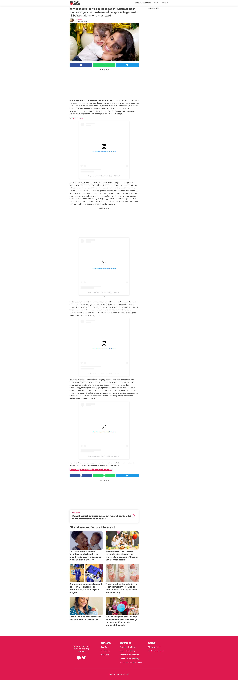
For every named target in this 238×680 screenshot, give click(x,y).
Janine (80, 19)
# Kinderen (74, 470)
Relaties (165, 3)
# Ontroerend (86, 470)
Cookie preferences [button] (156, 651)
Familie (156, 3)
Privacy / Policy (154, 647)
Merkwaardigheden (143, 3)
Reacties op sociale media (131, 662)
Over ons (104, 647)
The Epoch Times (77, 118)
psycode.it (105, 655)
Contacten (105, 651)
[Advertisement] (104, 84)
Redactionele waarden (129, 655)
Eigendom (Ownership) (129, 659)
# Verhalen (107, 470)
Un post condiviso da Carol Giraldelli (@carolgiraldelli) (104, 176)
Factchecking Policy (128, 647)
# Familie (97, 470)
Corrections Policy (127, 651)
